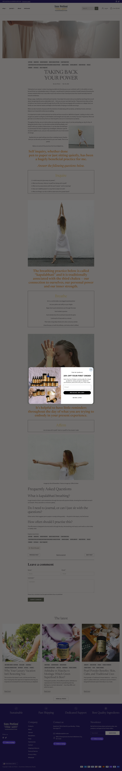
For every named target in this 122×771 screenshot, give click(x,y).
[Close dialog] (91, 369)
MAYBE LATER (77, 397)
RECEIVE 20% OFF (77, 392)
